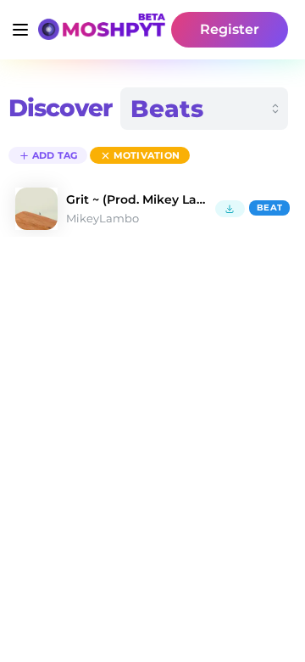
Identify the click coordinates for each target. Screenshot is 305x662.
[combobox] (204, 108)
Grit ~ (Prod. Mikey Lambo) (136, 199)
